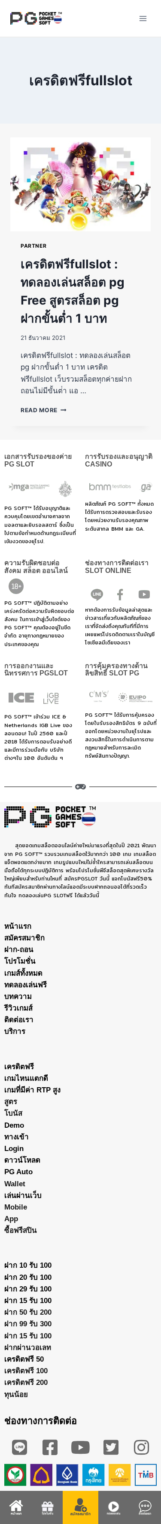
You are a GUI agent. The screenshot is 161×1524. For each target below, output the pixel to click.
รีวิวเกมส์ (18, 1008)
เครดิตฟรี (19, 1067)
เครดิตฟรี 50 (24, 1359)
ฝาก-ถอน (18, 950)
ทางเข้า (16, 1137)
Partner (33, 246)
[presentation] (80, 184)
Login (14, 1149)
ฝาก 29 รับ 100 (28, 1289)
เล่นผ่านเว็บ (23, 1195)
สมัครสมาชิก (24, 938)
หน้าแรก (17, 926)
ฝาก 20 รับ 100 (28, 1277)
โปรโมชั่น (20, 961)
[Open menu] (143, 18)
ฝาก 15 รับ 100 (28, 1301)
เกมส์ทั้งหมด (23, 973)
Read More (44, 410)
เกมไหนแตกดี (26, 1078)
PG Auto (18, 1172)
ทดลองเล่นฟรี (25, 985)
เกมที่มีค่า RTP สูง (32, 1090)
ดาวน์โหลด (22, 1160)
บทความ (18, 996)
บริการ (14, 1031)
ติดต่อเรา (18, 1020)
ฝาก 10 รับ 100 (28, 1265)
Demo (14, 1125)
